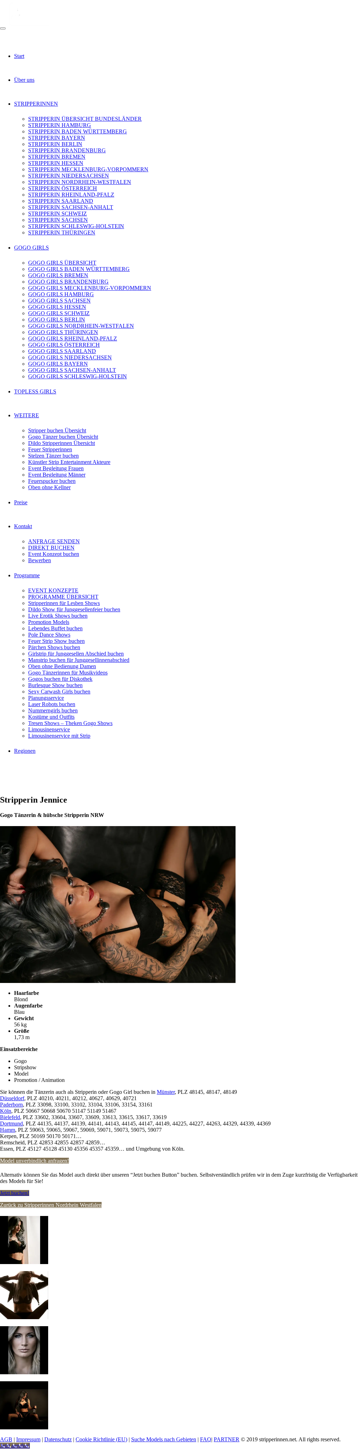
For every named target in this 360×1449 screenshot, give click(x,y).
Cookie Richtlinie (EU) (101, 1439)
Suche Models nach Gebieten (163, 1439)
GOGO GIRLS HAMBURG (61, 294)
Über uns (24, 80)
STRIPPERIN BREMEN (56, 157)
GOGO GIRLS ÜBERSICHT (62, 263)
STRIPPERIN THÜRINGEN (61, 232)
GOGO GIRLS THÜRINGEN (63, 332)
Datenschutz (58, 1439)
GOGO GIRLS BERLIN (56, 320)
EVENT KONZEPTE (53, 590)
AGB (6, 1439)
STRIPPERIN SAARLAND (60, 201)
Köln (5, 1111)
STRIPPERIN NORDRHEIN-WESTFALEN (79, 182)
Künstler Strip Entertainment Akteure (69, 462)
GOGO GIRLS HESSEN (57, 307)
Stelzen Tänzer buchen (53, 456)
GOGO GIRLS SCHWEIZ (59, 313)
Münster (166, 1092)
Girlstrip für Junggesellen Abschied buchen (76, 654)
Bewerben (39, 560)
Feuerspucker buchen (52, 481)
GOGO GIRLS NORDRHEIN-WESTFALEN (81, 326)
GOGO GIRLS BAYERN (58, 364)
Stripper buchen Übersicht (57, 430)
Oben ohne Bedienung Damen (62, 666)
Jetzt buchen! (14, 1193)
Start (19, 56)
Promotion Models (48, 622)
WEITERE (26, 415)
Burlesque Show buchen (55, 685)
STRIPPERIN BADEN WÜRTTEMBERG (77, 131)
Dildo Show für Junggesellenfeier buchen (74, 609)
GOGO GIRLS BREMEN (58, 275)
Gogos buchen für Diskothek (60, 679)
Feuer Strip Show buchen (56, 641)
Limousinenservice (49, 729)
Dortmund (11, 1123)
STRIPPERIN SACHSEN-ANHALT (70, 207)
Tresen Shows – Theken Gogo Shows (70, 723)
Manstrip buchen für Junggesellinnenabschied (78, 660)
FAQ (205, 1439)
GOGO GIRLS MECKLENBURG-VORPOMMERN (89, 288)
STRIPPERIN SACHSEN (58, 220)
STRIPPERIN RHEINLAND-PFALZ (71, 195)
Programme (27, 575)
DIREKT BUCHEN (51, 548)
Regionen (25, 751)
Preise (20, 502)
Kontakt (23, 526)
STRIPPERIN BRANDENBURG (67, 150)
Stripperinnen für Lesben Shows (64, 603)
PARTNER (226, 1439)
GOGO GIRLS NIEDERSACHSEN (70, 357)
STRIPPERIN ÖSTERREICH (62, 188)
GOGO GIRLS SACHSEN (59, 301)
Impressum (28, 1439)
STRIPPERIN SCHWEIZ (57, 214)
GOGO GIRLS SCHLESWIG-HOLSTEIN (77, 376)
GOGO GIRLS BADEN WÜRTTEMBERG (79, 269)
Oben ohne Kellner (49, 487)
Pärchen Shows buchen (54, 647)
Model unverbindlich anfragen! (34, 1161)
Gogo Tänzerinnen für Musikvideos (68, 673)
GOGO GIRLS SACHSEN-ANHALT (72, 370)
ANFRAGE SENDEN (54, 541)
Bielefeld (10, 1117)
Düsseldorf (12, 1098)
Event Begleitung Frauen (56, 468)
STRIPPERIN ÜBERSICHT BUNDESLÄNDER (85, 119)
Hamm (7, 1130)
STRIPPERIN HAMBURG (59, 125)
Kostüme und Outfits (51, 717)
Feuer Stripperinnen (50, 449)
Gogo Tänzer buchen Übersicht (63, 437)
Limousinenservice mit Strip (59, 736)
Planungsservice (46, 698)
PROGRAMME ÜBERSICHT (63, 597)
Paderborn (11, 1105)
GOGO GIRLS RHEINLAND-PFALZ (72, 338)
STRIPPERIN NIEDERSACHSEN (68, 176)
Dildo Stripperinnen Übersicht (61, 443)
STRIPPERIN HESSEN (55, 163)
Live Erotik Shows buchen (58, 616)
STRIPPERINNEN (36, 104)
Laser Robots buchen (51, 704)
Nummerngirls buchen (53, 710)
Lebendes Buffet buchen (55, 628)
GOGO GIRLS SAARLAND (62, 351)
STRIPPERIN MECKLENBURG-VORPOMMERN (88, 169)
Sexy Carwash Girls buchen (59, 691)
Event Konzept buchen (53, 554)
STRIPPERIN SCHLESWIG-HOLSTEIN (76, 226)
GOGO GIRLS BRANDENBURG (68, 282)
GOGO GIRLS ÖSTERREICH (64, 345)
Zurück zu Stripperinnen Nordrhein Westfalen (51, 1205)
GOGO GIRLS (31, 248)
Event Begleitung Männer (56, 475)
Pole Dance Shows (49, 635)
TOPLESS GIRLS (35, 391)
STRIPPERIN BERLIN (55, 144)
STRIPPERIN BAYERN (56, 138)
